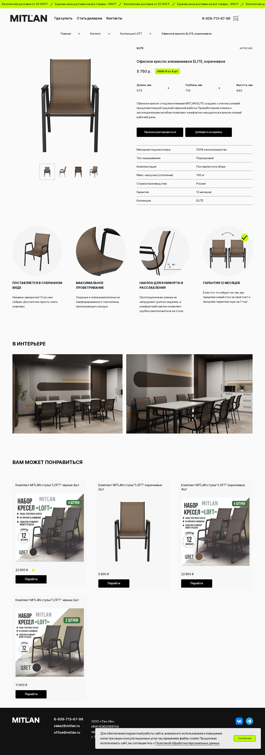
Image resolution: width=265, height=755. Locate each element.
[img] (236, 18)
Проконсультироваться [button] (160, 132)
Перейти (31, 579)
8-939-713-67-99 (216, 19)
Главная (66, 33)
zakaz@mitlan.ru (67, 726)
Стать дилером (89, 18)
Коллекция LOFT (131, 33)
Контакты (114, 18)
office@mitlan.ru (67, 732)
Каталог (95, 33)
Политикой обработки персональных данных (187, 743)
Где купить (63, 18)
